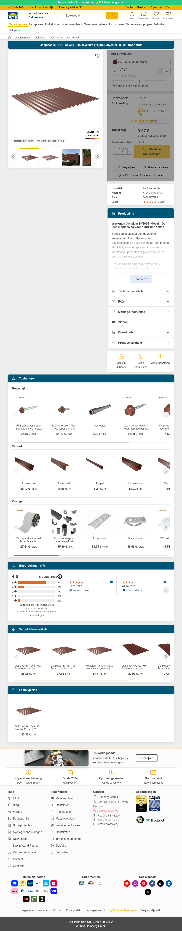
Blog (15, 805)
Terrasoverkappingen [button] (139, 24)
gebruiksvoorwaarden (36, 608)
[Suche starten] (112, 15)
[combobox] (85, 15)
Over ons (18, 866)
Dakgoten (61, 852)
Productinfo (126, 213)
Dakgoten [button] (15, 30)
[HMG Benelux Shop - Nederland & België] (82, 883)
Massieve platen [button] (72, 24)
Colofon (57, 910)
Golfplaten (40, 37)
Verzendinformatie (24, 852)
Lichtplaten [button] (36, 24)
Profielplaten (63, 812)
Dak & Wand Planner (25, 845)
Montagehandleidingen (27, 832)
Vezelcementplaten (67, 825)
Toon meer (141, 279)
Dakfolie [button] (159, 24)
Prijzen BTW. (160, 7)
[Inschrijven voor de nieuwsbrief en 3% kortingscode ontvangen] (57, 758)
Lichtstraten (62, 832)
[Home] (9, 37)
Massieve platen (65, 818)
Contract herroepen (124, 910)
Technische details (130, 291)
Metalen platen (23, 37)
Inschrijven (146, 758)
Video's (17, 812)
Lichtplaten (62, 805)
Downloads (125, 332)
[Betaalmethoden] (34, 891)
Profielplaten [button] (52, 24)
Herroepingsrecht (95, 910)
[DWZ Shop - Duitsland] (91, 883)
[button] (168, 15)
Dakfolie (60, 845)
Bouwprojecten (22, 825)
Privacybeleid (73, 910)
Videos (123, 322)
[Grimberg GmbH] (100, 883)
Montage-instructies (131, 312)
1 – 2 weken (150, 188)
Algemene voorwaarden (35, 910)
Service (141, 7)
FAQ (121, 301)
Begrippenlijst (21, 818)
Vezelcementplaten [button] (95, 24)
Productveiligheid (130, 342)
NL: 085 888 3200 (108, 815)
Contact (130, 7)
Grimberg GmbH (107, 797)
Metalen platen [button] (18, 24)
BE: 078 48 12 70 (108, 820)
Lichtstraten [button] (116, 24)
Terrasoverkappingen (68, 839)
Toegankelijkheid (150, 910)
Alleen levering (151, 192)
